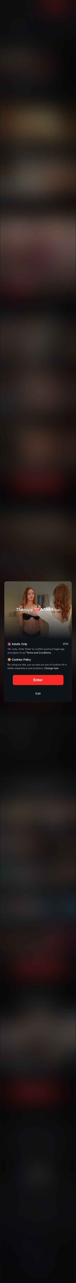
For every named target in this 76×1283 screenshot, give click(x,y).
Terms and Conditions (38, 652)
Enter (38, 680)
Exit (38, 693)
